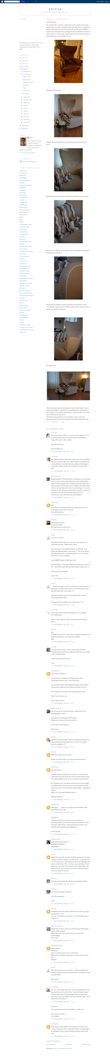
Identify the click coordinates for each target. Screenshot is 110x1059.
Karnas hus (23, 239)
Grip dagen (54, 671)
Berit (52, 629)
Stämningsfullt (24, 317)
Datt (52, 737)
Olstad (21, 303)
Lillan (53, 889)
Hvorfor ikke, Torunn (26, 224)
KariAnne (22, 237)
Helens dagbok (24, 212)
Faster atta (22, 192)
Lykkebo (22, 259)
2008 (23, 126)
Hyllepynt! (26, 85)
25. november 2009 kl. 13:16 (62, 530)
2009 (23, 69)
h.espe (53, 432)
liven (52, 908)
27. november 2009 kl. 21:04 (62, 962)
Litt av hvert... (27, 91)
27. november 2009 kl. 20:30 (62, 941)
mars (25, 116)
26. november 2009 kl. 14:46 (62, 849)
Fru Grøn (22, 200)
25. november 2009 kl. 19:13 (62, 642)
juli (25, 105)
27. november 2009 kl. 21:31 (62, 982)
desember (26, 71)
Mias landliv (23, 276)
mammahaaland (55, 945)
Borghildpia (23, 178)
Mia (52, 854)
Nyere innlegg (50, 1044)
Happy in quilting (25, 210)
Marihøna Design (25, 271)
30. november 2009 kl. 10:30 (62, 1036)
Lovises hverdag (24, 256)
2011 (23, 63)
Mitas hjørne (23, 281)
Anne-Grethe (23, 173)
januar (26, 122)
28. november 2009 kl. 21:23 (62, 1002)
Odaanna (22, 298)
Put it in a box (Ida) (25, 310)
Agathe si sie (23, 171)
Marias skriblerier (25, 268)
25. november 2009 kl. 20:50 (62, 747)
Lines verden (23, 249)
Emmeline (22, 188)
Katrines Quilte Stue (25, 241)
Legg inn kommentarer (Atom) (63, 1048)
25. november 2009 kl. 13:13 (62, 515)
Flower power (23, 197)
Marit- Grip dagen (25, 273)
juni (25, 108)
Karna (53, 878)
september (27, 100)
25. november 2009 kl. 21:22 (62, 762)
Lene (52, 647)
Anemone (54, 1024)
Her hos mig (23, 215)
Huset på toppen (56, 926)
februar (26, 119)
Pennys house (24, 305)
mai (25, 111)
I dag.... (25, 88)
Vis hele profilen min (27, 152)
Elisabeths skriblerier (26, 185)
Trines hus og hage (25, 325)
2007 (23, 128)
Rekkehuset (54, 476)
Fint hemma (23, 195)
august (26, 103)
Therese (22, 320)
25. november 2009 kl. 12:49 (62, 497)
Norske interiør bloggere (27, 295)
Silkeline (54, 767)
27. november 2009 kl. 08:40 (62, 884)
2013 (23, 58)
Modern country (24, 286)
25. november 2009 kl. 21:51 (62, 834)
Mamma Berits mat (25, 266)
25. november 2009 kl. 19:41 (62, 703)
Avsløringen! (27, 79)
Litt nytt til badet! (28, 82)
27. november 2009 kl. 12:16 (62, 904)
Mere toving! (27, 77)
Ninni (53, 520)
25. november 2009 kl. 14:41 (62, 579)
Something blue (24, 315)
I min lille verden (25, 227)
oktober (26, 97)
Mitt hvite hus (55, 708)
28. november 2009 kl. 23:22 (62, 1019)
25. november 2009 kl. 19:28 (62, 666)
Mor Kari (22, 288)
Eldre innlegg (86, 1044)
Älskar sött (23, 332)
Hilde (21, 219)
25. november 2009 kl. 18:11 (62, 624)
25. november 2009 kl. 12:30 (62, 451)
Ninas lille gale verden (26, 293)
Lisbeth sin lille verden (26, 251)
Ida (52, 535)
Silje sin (22, 312)
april (25, 114)
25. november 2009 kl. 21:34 (62, 800)
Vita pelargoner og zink (26, 330)
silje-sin (53, 456)
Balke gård (23, 175)
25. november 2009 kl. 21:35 (62, 812)
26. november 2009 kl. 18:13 (62, 873)
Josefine (53, 610)
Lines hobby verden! (26, 246)
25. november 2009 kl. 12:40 (62, 471)
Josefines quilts (24, 234)
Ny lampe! (26, 93)
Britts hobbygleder (25, 180)
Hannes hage (23, 207)
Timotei (22, 322)
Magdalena (54, 839)
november (27, 74)
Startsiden (69, 1044)
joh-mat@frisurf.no (32, 43)
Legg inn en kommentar (53, 1041)
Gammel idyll (24, 202)
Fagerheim (23, 190)
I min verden (23, 229)
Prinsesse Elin (24, 308)
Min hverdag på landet (26, 278)
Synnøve (53, 987)
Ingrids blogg (23, 232)
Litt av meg (23, 254)
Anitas (55, 9)
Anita (31, 137)
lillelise (53, 502)
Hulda (21, 222)
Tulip (52, 752)
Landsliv (22, 244)
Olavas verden (24, 300)
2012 (23, 61)
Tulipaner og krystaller (26, 327)
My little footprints (25, 290)
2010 (23, 66)
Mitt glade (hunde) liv (26, 283)
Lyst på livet (23, 261)
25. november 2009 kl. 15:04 (62, 605)
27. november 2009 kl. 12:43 (62, 921)
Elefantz (22, 183)
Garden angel (23, 205)
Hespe (21, 217)
